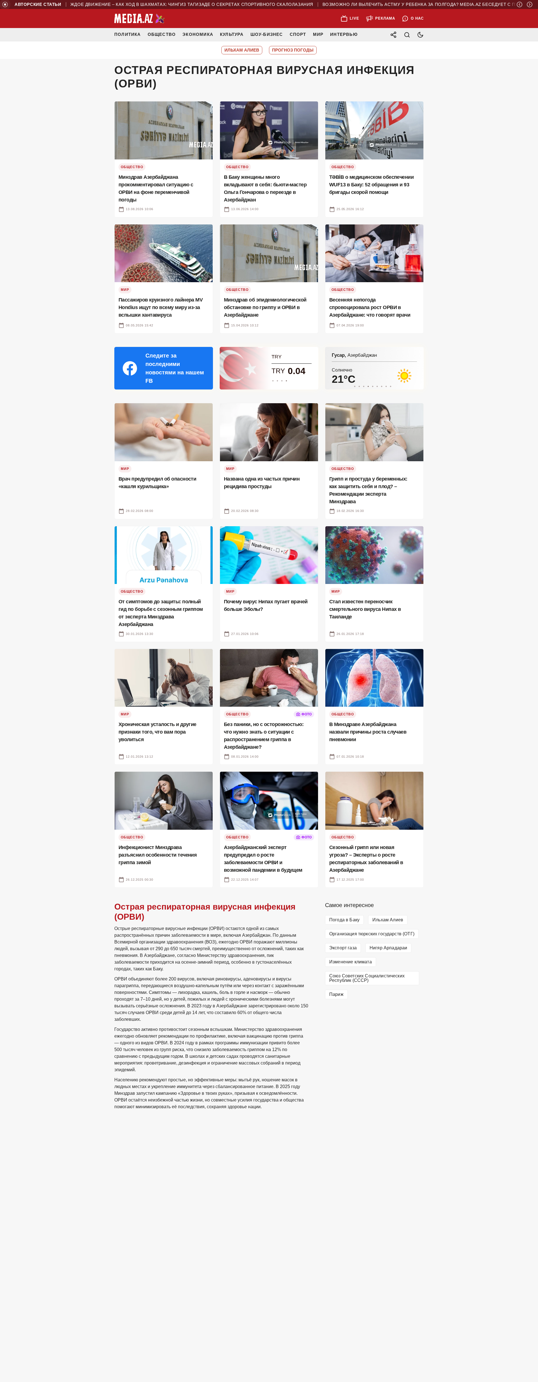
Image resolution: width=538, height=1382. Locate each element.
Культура (232, 34)
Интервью (344, 34)
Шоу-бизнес (267, 34)
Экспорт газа (343, 947)
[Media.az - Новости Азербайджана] (139, 18)
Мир (318, 34)
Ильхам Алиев (387, 919)
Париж (336, 994)
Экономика (197, 34)
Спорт (298, 34)
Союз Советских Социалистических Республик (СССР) (367, 978)
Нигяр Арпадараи (388, 947)
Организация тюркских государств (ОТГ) (371, 933)
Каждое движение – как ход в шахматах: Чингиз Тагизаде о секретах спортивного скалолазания (170, 4)
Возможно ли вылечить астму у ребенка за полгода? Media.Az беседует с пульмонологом (420, 4)
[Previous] (519, 4)
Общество (162, 34)
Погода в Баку (344, 919)
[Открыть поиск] (407, 34)
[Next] (529, 4)
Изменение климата (350, 961)
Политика (127, 34)
